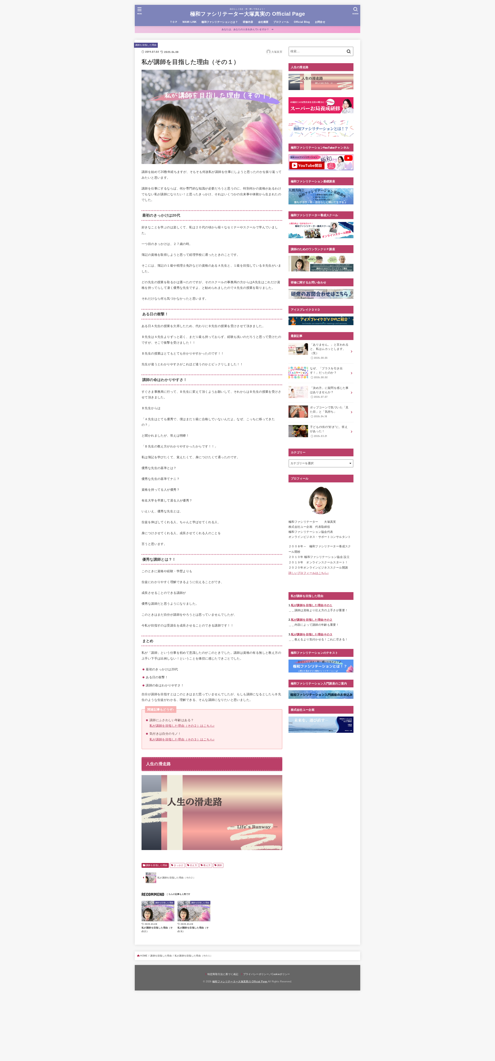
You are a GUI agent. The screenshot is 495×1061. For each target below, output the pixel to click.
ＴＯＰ (174, 21)
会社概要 (263, 21)
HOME (143, 956)
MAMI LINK (190, 21)
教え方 (207, 865)
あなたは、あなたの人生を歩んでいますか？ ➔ (248, 29)
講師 (219, 865)
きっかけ (178, 865)
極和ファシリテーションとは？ (219, 21)
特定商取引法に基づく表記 (222, 974)
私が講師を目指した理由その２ (312, 619)
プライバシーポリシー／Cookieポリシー (266, 974)
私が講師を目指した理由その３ (312, 634)
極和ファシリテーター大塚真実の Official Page (247, 14)
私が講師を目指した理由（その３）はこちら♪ (182, 739)
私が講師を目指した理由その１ (312, 605)
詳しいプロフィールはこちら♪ (308, 573)
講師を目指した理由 (146, 45)
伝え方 (193, 865)
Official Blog (302, 21)
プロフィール (281, 21)
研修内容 (248, 21)
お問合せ (320, 21)
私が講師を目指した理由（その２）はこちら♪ (182, 725)
